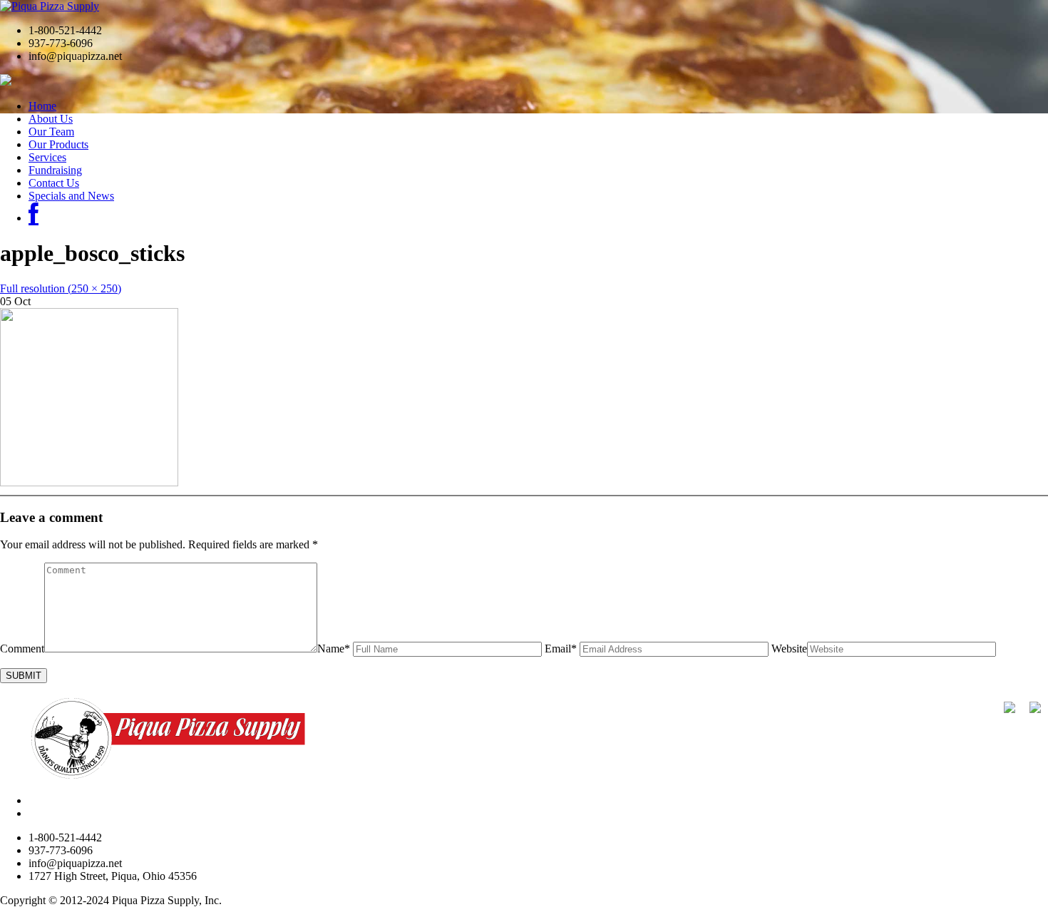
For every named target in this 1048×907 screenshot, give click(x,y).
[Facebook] (33, 218)
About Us (51, 119)
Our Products (58, 144)
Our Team (51, 131)
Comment (22, 648)
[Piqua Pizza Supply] (49, 6)
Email (561, 648)
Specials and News (71, 196)
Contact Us (54, 183)
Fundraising (55, 170)
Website (789, 648)
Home (42, 106)
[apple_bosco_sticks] (89, 482)
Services (47, 157)
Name (333, 648)
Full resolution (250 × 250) (60, 288)
